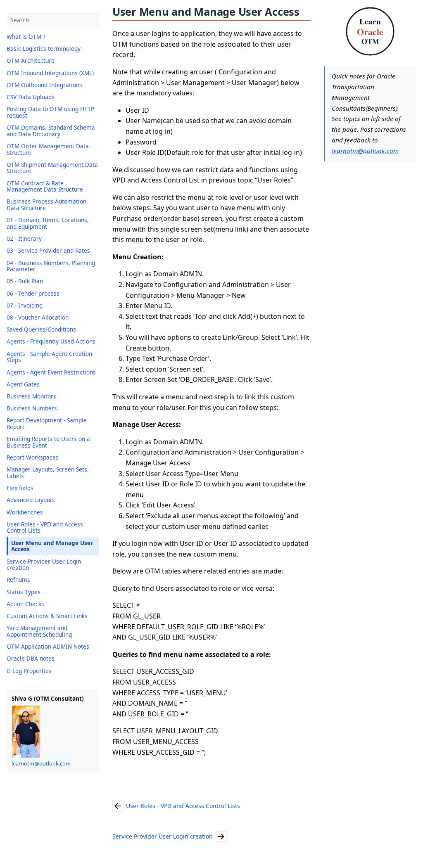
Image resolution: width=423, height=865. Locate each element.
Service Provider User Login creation (44, 564)
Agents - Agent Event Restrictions (51, 372)
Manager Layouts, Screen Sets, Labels (48, 472)
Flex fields (20, 488)
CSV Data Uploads (31, 97)
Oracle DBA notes (31, 658)
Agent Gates (23, 384)
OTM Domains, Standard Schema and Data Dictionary (51, 130)
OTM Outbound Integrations (44, 85)
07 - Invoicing (25, 305)
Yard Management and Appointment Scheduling (39, 631)
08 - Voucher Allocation (38, 317)
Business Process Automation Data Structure (46, 204)
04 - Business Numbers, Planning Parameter (51, 266)
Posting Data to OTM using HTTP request (50, 112)
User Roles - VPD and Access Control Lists (45, 527)
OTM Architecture (31, 60)
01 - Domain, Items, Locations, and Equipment (48, 223)
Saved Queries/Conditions (41, 329)
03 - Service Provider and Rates (48, 250)
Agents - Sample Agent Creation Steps (49, 357)
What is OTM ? (26, 36)
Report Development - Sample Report (47, 423)
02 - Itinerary (24, 238)
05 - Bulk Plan (25, 281)
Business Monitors (31, 396)
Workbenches (25, 512)
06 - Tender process (33, 293)
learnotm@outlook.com (41, 764)
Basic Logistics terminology (44, 48)
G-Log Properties (29, 671)
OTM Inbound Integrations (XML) (50, 73)
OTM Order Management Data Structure (48, 149)
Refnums (18, 579)
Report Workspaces (33, 457)
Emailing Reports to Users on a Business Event (48, 442)
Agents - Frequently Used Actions (51, 341)
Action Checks (25, 604)
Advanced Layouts (31, 500)
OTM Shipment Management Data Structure (52, 168)
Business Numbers (32, 408)
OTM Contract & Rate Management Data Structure (45, 186)
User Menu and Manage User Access (52, 546)
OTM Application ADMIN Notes (48, 646)
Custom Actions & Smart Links (47, 616)
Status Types (23, 592)
